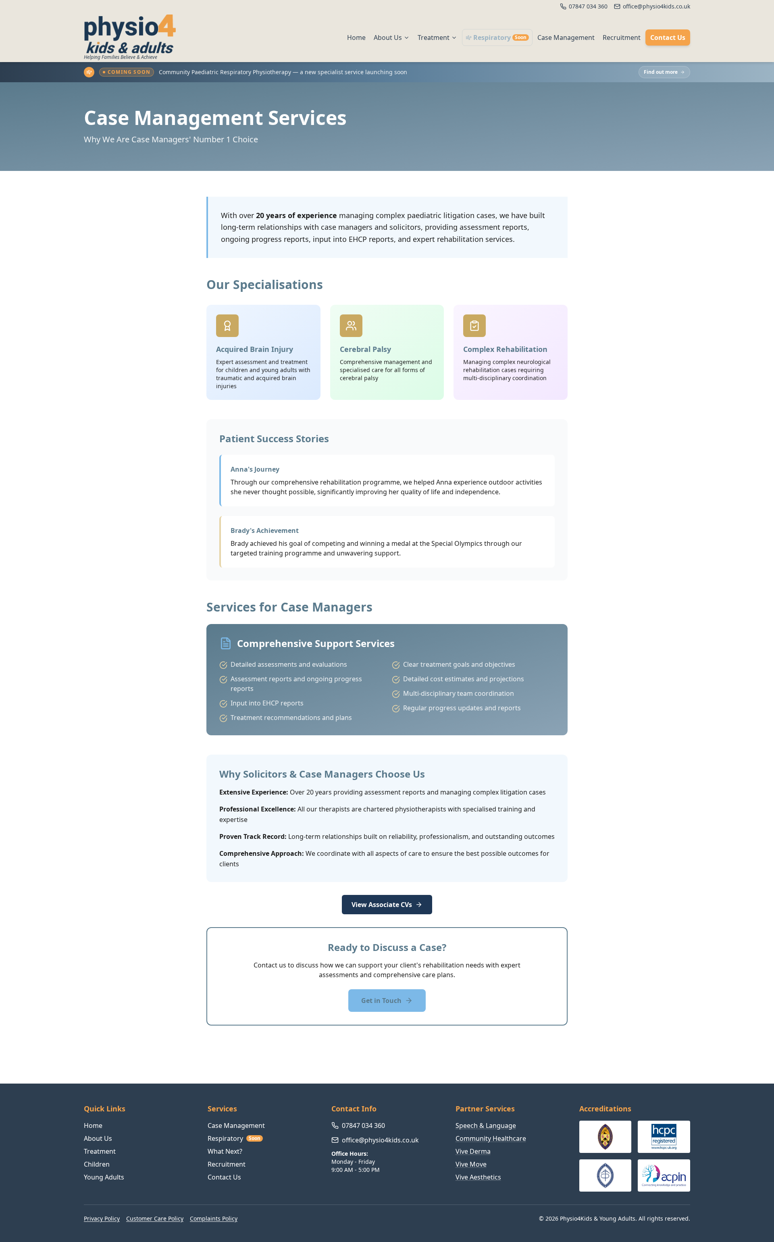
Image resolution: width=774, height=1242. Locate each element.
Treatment (433, 37)
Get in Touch (381, 1000)
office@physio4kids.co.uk (380, 1140)
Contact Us (667, 37)
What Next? (225, 1151)
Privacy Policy (102, 1218)
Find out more (661, 72)
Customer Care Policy (154, 1218)
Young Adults (104, 1177)
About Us (388, 37)
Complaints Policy (213, 1218)
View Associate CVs (382, 904)
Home (356, 37)
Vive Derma (473, 1151)
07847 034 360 (363, 1125)
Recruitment (622, 37)
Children (97, 1164)
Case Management (566, 37)
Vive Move (471, 1164)
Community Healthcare (491, 1138)
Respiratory (499, 37)
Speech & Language (486, 1125)
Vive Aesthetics (478, 1177)
